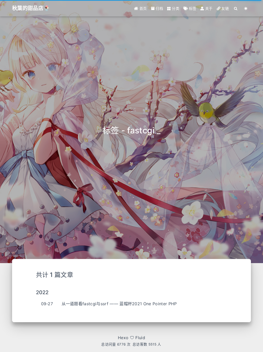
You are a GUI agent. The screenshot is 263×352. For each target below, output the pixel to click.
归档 (159, 8)
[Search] (236, 8)
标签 (192, 8)
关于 (208, 8)
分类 (175, 8)
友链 (224, 8)
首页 (142, 8)
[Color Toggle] (246, 8)
